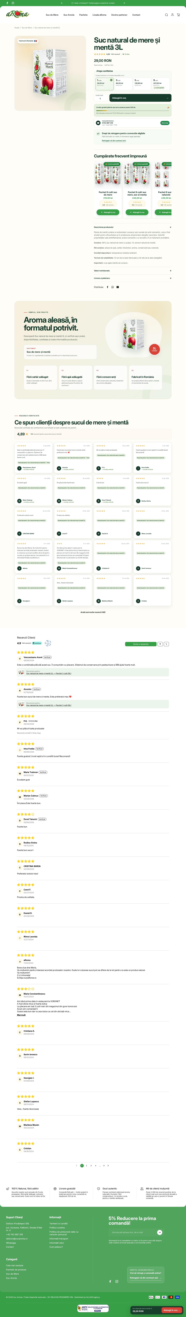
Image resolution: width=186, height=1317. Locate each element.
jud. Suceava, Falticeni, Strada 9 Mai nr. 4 (24, 1229)
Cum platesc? (56, 1247)
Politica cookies (57, 1227)
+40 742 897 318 (14, 1234)
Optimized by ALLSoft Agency (87, 1297)
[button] (21, 672)
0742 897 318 (107, 123)
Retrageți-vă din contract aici (114, 141)
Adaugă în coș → (172, 1310)
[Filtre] (160, 644)
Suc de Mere (27, 28)
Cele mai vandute (14, 1265)
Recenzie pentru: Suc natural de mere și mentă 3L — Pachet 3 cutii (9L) (34, 462)
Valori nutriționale (132, 270)
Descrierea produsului (132, 227)
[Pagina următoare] (109, 1165)
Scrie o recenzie (140, 644)
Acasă (17, 28)
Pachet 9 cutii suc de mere (108, 193)
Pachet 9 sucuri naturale (166, 193)
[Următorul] (124, 3)
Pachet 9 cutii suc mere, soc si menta (137, 193)
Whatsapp (11, 1243)
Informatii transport (58, 1238)
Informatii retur (56, 1243)
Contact (10, 1247)
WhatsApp (165, 123)
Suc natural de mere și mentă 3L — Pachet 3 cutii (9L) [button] (48, 673)
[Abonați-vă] (159, 1232)
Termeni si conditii (58, 1223)
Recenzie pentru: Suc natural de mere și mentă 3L (111, 455)
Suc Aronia (11, 1278)
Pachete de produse (16, 1269)
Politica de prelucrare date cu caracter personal (63, 1233)
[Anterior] (62, 3)
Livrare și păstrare (132, 278)
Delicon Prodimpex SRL (17, 1223)
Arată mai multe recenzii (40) (93, 612)
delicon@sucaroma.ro (17, 1238)
